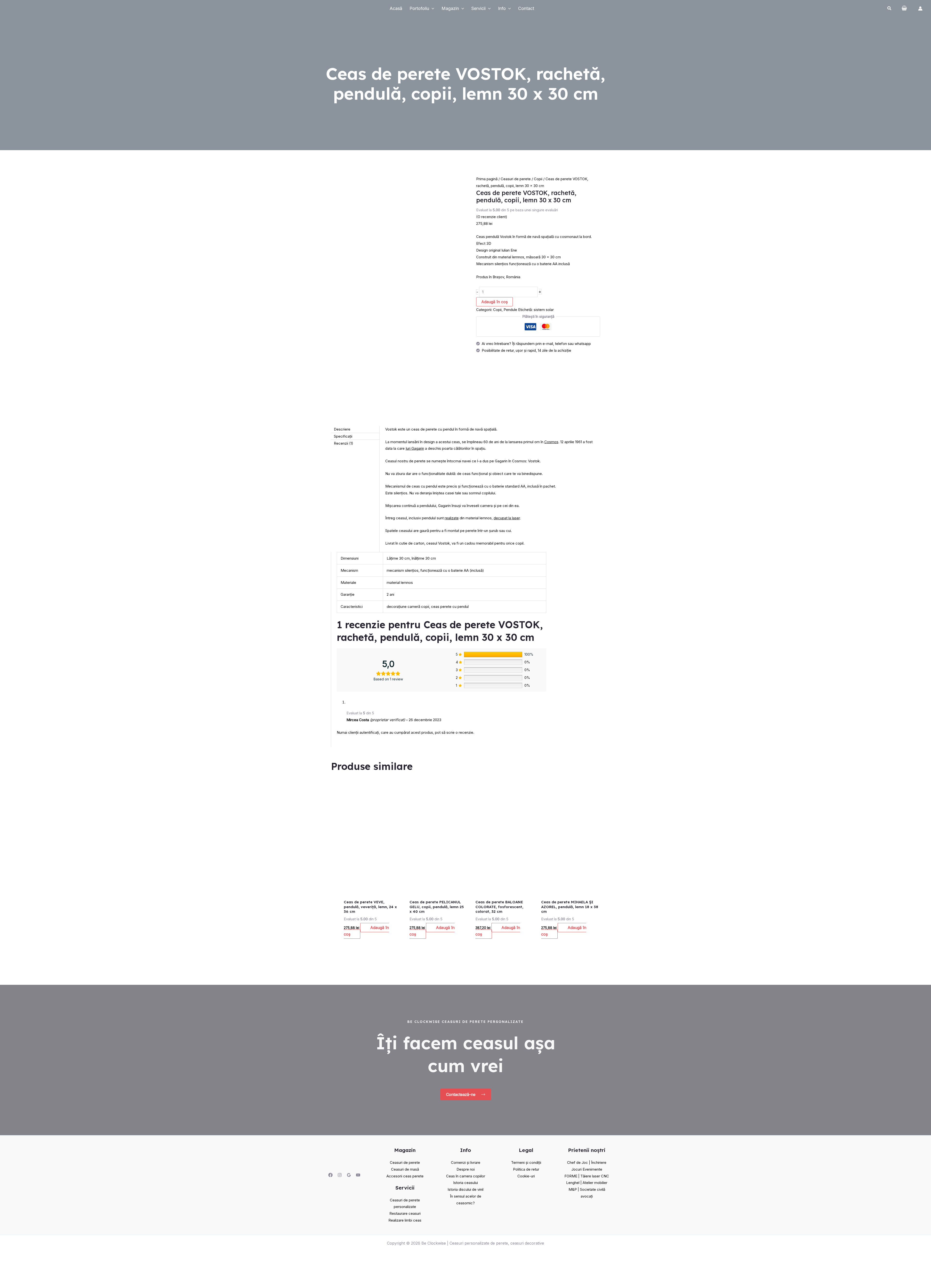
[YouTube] (358, 1175)
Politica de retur (526, 1169)
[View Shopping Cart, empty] (906, 8)
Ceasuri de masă (405, 1169)
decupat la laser (507, 518)
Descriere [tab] (342, 429)
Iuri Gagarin (415, 448)
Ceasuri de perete (516, 179)
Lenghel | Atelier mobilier (586, 1182)
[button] (889, 8)
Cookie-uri (526, 1176)
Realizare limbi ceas (404, 1220)
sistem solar (544, 309)
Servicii (478, 8)
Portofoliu (419, 8)
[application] (431, 8)
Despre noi (466, 1169)
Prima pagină (487, 179)
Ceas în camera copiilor (465, 1176)
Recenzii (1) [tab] (343, 443)
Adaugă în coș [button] (366, 931)
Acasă (396, 8)
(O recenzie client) (491, 216)
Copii (538, 179)
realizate (452, 518)
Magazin (450, 8)
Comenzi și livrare (465, 1162)
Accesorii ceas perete (405, 1176)
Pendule (510, 309)
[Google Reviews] (349, 1175)
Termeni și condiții (526, 1162)
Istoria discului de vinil (465, 1189)
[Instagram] (339, 1175)
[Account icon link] (920, 8)
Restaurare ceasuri (405, 1213)
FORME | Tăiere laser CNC (586, 1176)
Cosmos (551, 442)
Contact (526, 8)
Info (502, 8)
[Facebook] (330, 1175)
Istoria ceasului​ (465, 1182)
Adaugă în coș (494, 301)
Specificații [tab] (343, 436)
